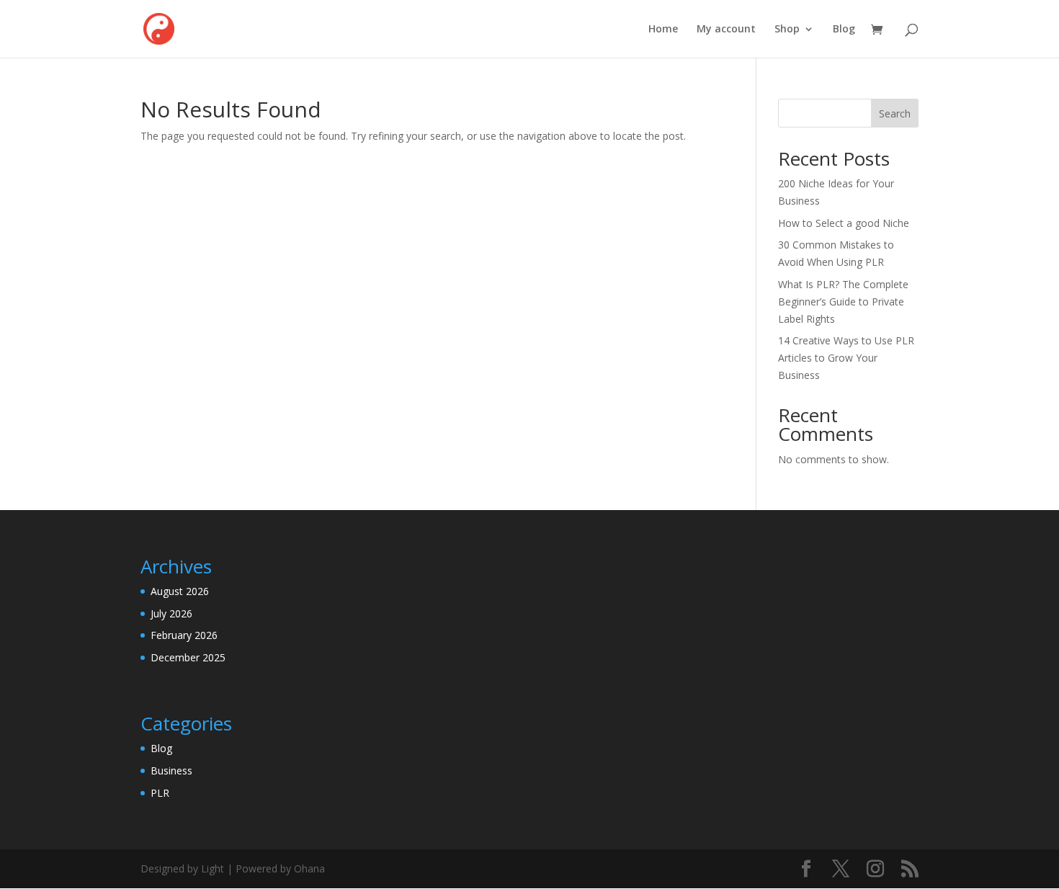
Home (663, 29)
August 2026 (180, 591)
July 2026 (171, 613)
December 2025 (188, 657)
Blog (844, 29)
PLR (160, 793)
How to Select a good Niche (843, 223)
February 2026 (184, 635)
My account (726, 29)
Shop (787, 29)
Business (171, 770)
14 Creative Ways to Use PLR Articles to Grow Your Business (846, 358)
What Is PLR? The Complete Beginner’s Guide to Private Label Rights (843, 301)
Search (895, 113)
